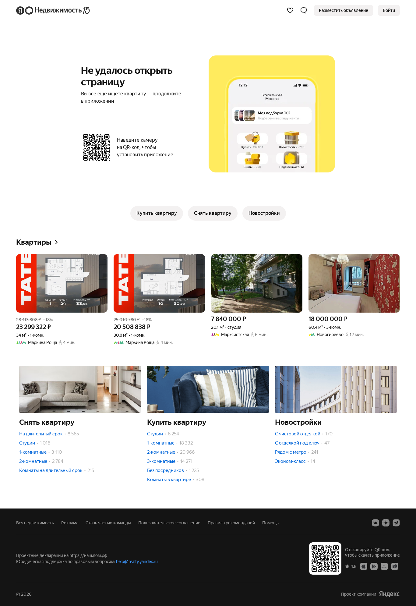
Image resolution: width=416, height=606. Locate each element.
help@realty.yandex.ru (137, 561)
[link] (389, 10)
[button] (303, 10)
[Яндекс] (389, 594)
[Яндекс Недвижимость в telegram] (396, 522)
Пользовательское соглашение (169, 522)
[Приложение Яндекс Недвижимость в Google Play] (374, 566)
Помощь (270, 522)
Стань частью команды (108, 522)
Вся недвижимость (35, 522)
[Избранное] (290, 10)
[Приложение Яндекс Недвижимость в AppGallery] (384, 566)
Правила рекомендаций (231, 522)
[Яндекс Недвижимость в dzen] (386, 522)
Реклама (69, 522)
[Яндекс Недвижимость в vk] (375, 522)
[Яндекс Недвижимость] (53, 10)
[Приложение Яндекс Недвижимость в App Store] (363, 566)
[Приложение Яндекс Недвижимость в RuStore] (394, 566)
